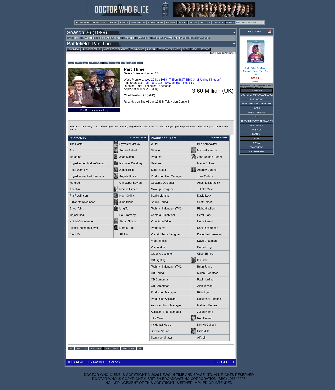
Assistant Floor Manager (166, 305)
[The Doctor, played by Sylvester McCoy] (116, 145)
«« (71, 63)
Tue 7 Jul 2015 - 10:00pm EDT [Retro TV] (169, 82)
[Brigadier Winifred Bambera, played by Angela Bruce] (116, 177)
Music (257, 138)
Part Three (112, 63)
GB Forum (218, 22)
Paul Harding (205, 279)
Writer (154, 143)
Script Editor (158, 169)
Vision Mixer (158, 247)
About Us (205, 22)
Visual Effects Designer (165, 234)
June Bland (126, 202)
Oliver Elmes (205, 253)
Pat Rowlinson (79, 195)
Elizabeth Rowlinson (82, 202)
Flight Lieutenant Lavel (84, 227)
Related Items (256, 152)
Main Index (74, 38)
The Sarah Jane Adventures (256, 104)
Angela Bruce (127, 176)
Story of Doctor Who (105, 22)
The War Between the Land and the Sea (261, 121)
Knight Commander (82, 221)
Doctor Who (256, 90)
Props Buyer (158, 227)
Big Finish (256, 130)
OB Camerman (160, 279)
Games (256, 143)
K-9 (256, 117)
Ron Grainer (204, 318)
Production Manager (163, 292)
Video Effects (159, 240)
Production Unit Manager (166, 176)
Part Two (96, 63)
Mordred (75, 182)
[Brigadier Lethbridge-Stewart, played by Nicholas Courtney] (116, 164)
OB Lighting (158, 260)
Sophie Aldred (128, 150)
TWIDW (193, 22)
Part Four (128, 63)
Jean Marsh (126, 156)
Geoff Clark (204, 214)
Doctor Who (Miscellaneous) (257, 95)
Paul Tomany (127, 214)
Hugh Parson (205, 221)
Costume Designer (162, 182)
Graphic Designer (162, 253)
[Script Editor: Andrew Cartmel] (193, 171)
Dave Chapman (207, 240)
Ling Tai (124, 208)
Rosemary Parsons (209, 298)
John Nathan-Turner (209, 156)
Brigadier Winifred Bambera (87, 176)
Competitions (155, 22)
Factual (256, 134)
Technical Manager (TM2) (167, 208)
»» (140, 63)
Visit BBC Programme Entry (94, 110)
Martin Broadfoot (207, 273)
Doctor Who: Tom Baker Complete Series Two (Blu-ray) (255, 71)
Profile (151, 49)
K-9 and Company (256, 112)
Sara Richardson (207, 227)
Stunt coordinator (161, 337)
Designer (156, 163)
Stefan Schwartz (129, 221)
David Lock (204, 195)
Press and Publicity (110, 38)
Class (257, 108)
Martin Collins (205, 163)
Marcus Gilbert (128, 189)
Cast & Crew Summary (116, 49)
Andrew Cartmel (207, 169)
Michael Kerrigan (207, 150)
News (194, 49)
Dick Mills (203, 331)
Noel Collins (127, 195)
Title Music (157, 318)
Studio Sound (159, 202)
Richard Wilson (206, 208)
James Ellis (126, 169)
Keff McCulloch (206, 324)
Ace (72, 150)
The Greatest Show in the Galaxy (94, 362)
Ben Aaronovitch (207, 143)
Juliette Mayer (205, 189)
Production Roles (185, 38)
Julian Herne (205, 311)
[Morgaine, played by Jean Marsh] (116, 158)
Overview (74, 49)
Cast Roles (143, 38)
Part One (81, 63)
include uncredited (138, 137)
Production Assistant (163, 298)
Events (124, 22)
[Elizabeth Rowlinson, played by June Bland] (116, 203)
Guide (182, 22)
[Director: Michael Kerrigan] (193, 152)
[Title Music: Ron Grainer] (193, 319)
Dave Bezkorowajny (209, 234)
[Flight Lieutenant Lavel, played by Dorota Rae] (116, 229)
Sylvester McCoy (129, 143)
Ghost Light (224, 362)
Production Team (162, 38)
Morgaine (75, 156)
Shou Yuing (77, 208)
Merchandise (138, 22)
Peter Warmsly (79, 169)
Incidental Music (161, 324)
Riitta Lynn (203, 292)
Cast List (129, 38)
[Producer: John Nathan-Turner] (193, 158)
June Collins (205, 176)
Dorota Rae (126, 227)
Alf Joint (124, 234)
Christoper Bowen (130, 182)
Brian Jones (204, 266)
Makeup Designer (162, 189)
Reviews (170, 22)
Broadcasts (137, 49)
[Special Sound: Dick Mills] (193, 332)
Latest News (82, 22)
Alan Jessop (205, 285)
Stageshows (256, 147)
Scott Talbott (204, 202)
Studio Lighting (160, 195)
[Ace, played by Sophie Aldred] (116, 152)
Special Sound (160, 331)
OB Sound (157, 273)
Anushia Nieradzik (208, 182)
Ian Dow (202, 260)
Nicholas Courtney (130, 163)
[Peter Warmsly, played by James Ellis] (116, 171)
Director (156, 150)
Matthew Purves (207, 305)
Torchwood (256, 99)
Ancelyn (75, 189)
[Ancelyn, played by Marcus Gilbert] (116, 190)
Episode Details (91, 49)
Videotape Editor (161, 221)
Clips (185, 49)
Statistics (203, 38)
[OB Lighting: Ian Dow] (193, 261)
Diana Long (204, 247)
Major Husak (77, 214)
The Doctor (76, 143)
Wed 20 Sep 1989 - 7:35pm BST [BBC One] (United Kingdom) (183, 79)
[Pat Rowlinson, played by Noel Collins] (116, 197)
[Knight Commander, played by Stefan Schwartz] (116, 223)
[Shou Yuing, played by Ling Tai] (116, 210)
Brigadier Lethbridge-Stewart (87, 163)
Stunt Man (76, 234)
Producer (156, 156)
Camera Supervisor (163, 214)
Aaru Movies (256, 125)
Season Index (90, 38)
